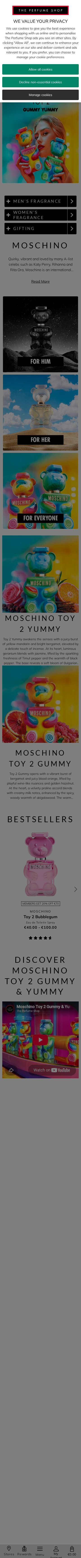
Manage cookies (40, 95)
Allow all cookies (40, 69)
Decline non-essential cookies (40, 82)
